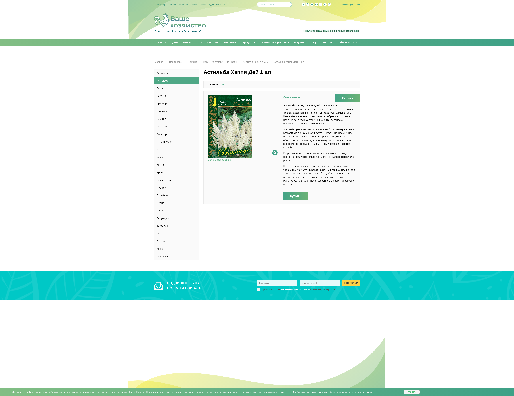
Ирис (160, 149)
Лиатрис (162, 187)
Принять (412, 392)
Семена (172, 4)
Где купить (183, 4)
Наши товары (160, 4)
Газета (203, 4)
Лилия (160, 203)
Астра (160, 88)
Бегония (161, 95)
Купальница (164, 180)
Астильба (162, 80)
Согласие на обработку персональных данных (303, 392)
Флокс (160, 233)
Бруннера (162, 103)
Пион (160, 210)
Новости (194, 4)
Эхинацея (162, 256)
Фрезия (161, 241)
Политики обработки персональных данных (237, 392)
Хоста (160, 248)
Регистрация (347, 5)
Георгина (162, 111)
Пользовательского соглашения (295, 289)
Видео (211, 4)
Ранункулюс (164, 218)
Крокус (161, 172)
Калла (160, 157)
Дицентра (162, 134)
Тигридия (162, 225)
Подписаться (351, 282)
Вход (358, 5)
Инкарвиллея (164, 141)
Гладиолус (163, 126)
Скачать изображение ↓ (220, 159)
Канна (160, 164)
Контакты (220, 4)
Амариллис (163, 73)
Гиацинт (161, 118)
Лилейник (162, 195)
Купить (347, 98)
